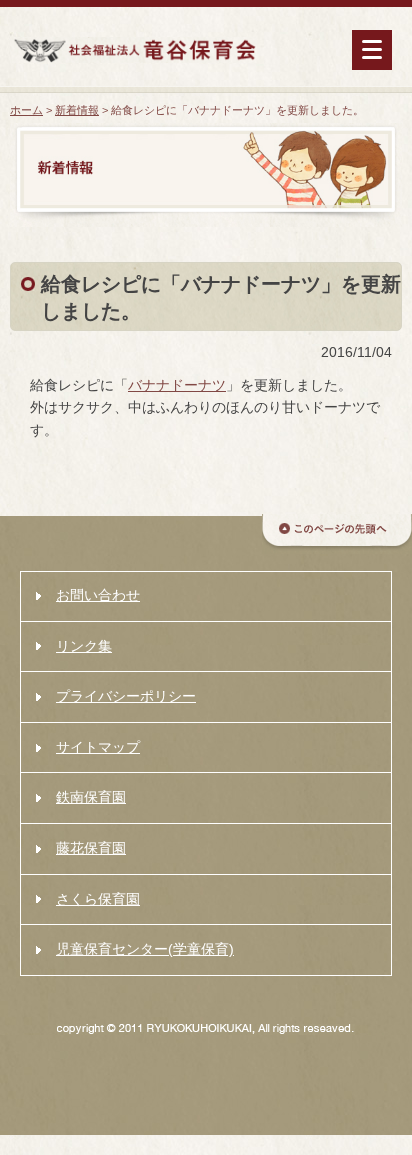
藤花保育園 (91, 848)
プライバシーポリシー (126, 696)
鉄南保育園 (91, 797)
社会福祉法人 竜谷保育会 (133, 51)
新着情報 (77, 110)
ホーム (26, 110)
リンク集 (84, 646)
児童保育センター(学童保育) (145, 949)
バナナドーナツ (177, 385)
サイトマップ (98, 747)
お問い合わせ (98, 595)
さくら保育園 (98, 899)
